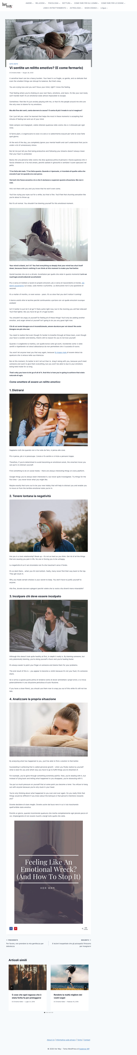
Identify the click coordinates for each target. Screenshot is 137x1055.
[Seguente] (85, 987)
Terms (79, 1040)
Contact (87, 1040)
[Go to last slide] (11, 987)
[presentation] (28, 977)
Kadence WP (84, 1049)
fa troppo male (61, 352)
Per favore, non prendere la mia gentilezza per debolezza (25, 943)
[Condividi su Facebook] (11, 928)
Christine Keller (16, 72)
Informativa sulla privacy (66, 1040)
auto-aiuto (13, 64)
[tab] (44, 1012)
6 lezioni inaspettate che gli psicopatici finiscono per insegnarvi (71, 943)
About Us (51, 1040)
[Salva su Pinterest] (15, 928)
